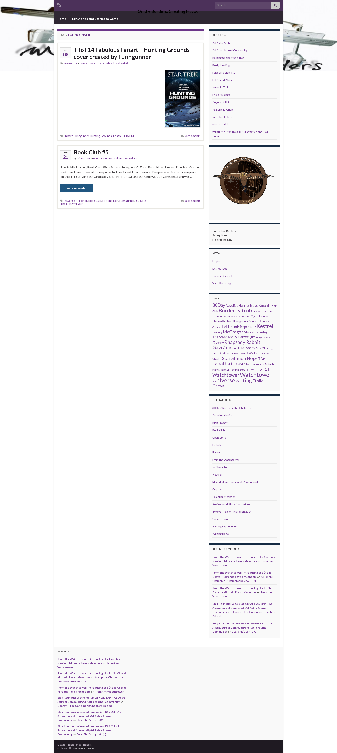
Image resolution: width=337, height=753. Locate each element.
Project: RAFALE (222, 102)
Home (61, 18)
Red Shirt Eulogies (223, 117)
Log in (216, 261)
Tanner (250, 364)
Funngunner (81, 136)
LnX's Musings (221, 94)
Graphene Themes (84, 748)
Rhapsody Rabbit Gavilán (236, 344)
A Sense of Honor (76, 200)
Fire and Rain (110, 200)
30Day (218, 305)
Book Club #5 (91, 152)
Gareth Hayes (259, 321)
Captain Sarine (261, 311)
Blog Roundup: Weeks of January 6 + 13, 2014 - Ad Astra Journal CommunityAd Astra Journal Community (244, 627)
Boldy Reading (221, 65)
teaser (260, 364)
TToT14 (128, 136)
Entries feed (219, 268)
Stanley (217, 359)
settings (270, 348)
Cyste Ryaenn (259, 316)
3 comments (192, 136)
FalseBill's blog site (223, 72)
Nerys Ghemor (263, 337)
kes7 (253, 327)
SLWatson (264, 353)
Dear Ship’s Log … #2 (244, 631)
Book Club (98, 158)
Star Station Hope (240, 358)
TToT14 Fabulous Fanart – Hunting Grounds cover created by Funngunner (132, 53)
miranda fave (70, 62)
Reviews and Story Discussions (121, 158)
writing (243, 380)
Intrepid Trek (220, 87)
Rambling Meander (223, 496)
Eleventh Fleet (222, 321)
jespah (244, 327)
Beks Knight (259, 305)
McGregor (233, 331)
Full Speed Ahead (222, 80)
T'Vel (262, 359)
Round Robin (237, 348)
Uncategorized (221, 519)
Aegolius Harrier (237, 306)
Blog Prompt (220, 422)
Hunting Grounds (101, 136)
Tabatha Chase (228, 364)
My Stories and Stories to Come (95, 18)
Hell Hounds (230, 327)
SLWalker (252, 353)
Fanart (83, 62)
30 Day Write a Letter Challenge (232, 408)
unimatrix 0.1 (220, 124)
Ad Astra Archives (223, 43)
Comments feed (222, 276)
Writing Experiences (224, 526)
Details (216, 445)
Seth (143, 200)
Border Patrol (234, 310)
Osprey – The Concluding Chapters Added (84, 705)
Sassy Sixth (255, 347)
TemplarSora (237, 369)
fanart (69, 136)
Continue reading (76, 188)
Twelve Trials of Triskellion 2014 (113, 62)
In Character (220, 467)
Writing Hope (220, 533)
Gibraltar (216, 327)
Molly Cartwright (242, 337)
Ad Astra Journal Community (229, 50)
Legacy (217, 332)
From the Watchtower (225, 459)
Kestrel (92, 62)
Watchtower (225, 375)
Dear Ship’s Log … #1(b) (91, 734)
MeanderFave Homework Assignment (235, 482)
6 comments (192, 200)
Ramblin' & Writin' (222, 109)
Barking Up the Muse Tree (228, 57)
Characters (220, 316)
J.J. (137, 200)
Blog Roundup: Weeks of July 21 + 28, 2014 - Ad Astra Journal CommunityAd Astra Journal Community (242, 608)
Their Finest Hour (71, 203)
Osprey (218, 342)
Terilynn (250, 370)
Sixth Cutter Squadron (228, 353)
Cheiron (233, 316)
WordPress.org (221, 283)
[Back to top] (328, 744)
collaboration (244, 316)
